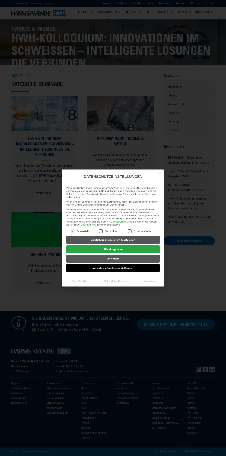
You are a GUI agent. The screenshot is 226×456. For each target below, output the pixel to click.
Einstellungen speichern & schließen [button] (113, 239)
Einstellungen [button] (87, 225)
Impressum (149, 281)
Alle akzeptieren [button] (113, 249)
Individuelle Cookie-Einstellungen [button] (113, 268)
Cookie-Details (79, 281)
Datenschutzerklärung (121, 222)
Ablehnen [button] (113, 258)
